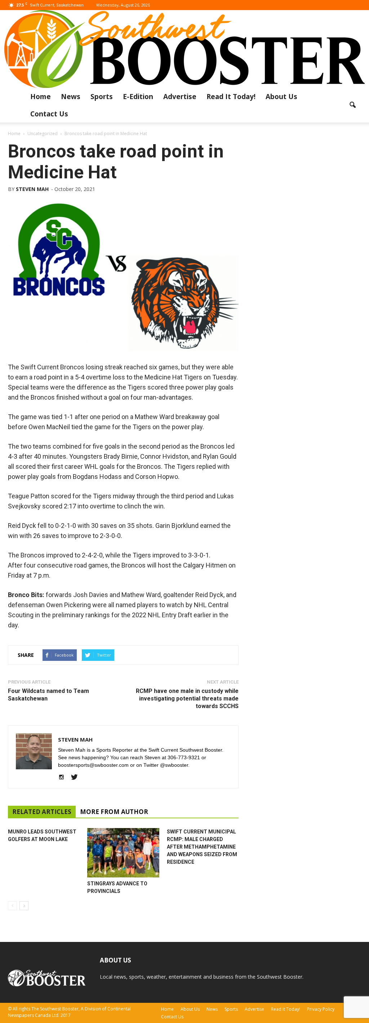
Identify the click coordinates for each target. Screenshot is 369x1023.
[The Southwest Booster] (184, 49)
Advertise (179, 96)
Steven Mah (32, 189)
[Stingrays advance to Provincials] (123, 852)
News (70, 96)
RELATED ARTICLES (41, 812)
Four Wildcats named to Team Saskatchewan (48, 695)
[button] (352, 105)
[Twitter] (77, 777)
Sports (101, 96)
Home (40, 96)
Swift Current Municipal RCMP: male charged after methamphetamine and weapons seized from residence (202, 847)
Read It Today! (230, 96)
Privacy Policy (320, 1009)
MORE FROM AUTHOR (114, 812)
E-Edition (138, 96)
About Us (281, 96)
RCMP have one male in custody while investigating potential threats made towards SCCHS (187, 699)
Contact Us (49, 114)
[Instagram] (64, 777)
